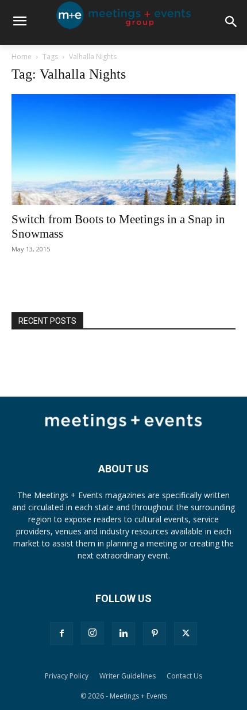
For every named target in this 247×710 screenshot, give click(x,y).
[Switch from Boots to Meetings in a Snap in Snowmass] (123, 149)
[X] (185, 633)
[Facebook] (61, 633)
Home (21, 56)
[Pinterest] (154, 633)
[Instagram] (92, 633)
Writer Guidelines (127, 676)
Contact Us (184, 676)
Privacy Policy (66, 676)
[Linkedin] (123, 633)
